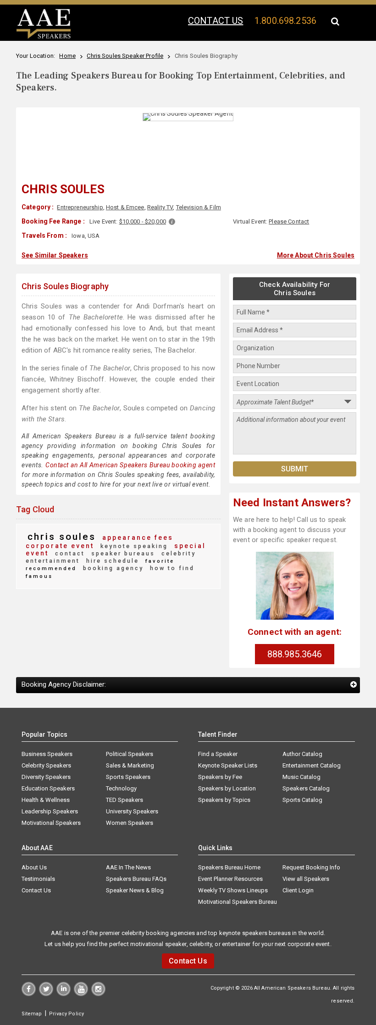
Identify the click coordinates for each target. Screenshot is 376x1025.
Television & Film (198, 207)
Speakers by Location (227, 788)
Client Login (298, 890)
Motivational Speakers (51, 822)
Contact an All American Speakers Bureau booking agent (130, 465)
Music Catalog (301, 776)
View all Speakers (305, 878)
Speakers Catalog (306, 788)
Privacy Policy (66, 1014)
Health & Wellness (46, 799)
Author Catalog (302, 754)
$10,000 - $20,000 (142, 221)
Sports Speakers (128, 776)
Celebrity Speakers (46, 765)
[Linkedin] (63, 993)
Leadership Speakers (50, 811)
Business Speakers (47, 754)
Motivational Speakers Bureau (237, 901)
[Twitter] (46, 993)
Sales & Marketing (130, 765)
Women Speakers (129, 822)
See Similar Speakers (55, 255)
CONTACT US (215, 21)
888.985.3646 (294, 654)
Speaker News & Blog (135, 890)
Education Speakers (48, 788)
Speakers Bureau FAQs (136, 878)
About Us (34, 867)
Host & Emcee (125, 207)
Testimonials (38, 878)
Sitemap (32, 1014)
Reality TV (160, 207)
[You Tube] (81, 993)
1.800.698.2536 (285, 21)
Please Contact (289, 221)
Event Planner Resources (230, 878)
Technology (121, 788)
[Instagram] (98, 993)
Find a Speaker (218, 754)
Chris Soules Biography (65, 286)
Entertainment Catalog (311, 765)
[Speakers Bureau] (43, 37)
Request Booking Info (311, 867)
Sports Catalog (302, 799)
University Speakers (132, 811)
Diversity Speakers (46, 776)
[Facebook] (29, 993)
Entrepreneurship (80, 207)
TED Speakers (124, 799)
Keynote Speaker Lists (227, 765)
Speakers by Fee (220, 776)
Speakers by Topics (224, 799)
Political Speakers (129, 754)
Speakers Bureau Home (229, 867)
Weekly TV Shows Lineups (233, 890)
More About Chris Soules (315, 255)
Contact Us (36, 890)
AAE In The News (128, 867)
